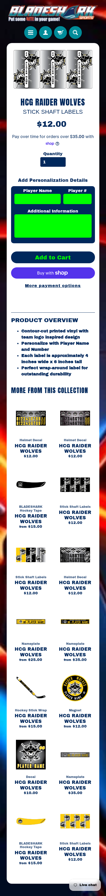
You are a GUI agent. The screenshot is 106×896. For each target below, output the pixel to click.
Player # (77, 190)
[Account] (45, 32)
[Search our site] (75, 32)
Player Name (37, 190)
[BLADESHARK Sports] (53, 13)
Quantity (53, 154)
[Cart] (60, 32)
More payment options (53, 285)
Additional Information (53, 211)
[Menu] (30, 32)
